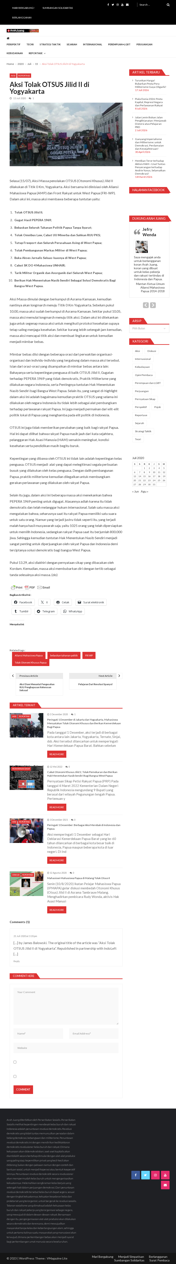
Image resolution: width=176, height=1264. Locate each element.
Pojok (157, 407)
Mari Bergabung (102, 1256)
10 (154, 472)
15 (144, 476)
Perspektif (13, 44)
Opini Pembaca (144, 375)
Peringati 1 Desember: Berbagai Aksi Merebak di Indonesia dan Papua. (83, 826)
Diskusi (16, 875)
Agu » (144, 491)
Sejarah (72, 44)
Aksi (13, 75)
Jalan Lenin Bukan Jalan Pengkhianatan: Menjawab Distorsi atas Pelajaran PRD (150, 122)
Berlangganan (22, 17)
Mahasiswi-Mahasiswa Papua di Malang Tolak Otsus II (78, 878)
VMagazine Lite (57, 1258)
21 (139, 480)
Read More (57, 754)
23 (149, 480)
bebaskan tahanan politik (64, 655)
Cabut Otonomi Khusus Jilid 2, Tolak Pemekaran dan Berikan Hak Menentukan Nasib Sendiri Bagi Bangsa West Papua (82, 773)
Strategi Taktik (50, 44)
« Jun (135, 491)
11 (159, 472)
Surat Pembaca (159, 1260)
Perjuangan (144, 44)
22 (144, 480)
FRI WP (89, 655)
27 (135, 484)
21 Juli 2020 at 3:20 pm (25, 936)
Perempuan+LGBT (119, 44)
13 (135, 476)
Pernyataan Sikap (21, 769)
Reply (17, 961)
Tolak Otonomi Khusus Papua (31, 662)
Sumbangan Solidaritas (57, 7)
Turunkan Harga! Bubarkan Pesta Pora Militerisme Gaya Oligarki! (150, 83)
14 (139, 476)
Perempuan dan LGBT (148, 383)
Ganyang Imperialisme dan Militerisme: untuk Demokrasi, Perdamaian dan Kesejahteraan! (149, 143)
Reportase (35, 53)
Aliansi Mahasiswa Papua (29, 655)
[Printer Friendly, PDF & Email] (30, 587)
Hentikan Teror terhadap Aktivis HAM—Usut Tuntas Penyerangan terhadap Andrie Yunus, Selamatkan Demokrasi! (150, 167)
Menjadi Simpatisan (131, 1256)
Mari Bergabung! (23, 7)
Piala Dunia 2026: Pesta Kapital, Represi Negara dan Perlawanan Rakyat (149, 102)
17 (154, 476)
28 (139, 484)
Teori (30, 44)
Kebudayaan (15, 53)
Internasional (92, 44)
